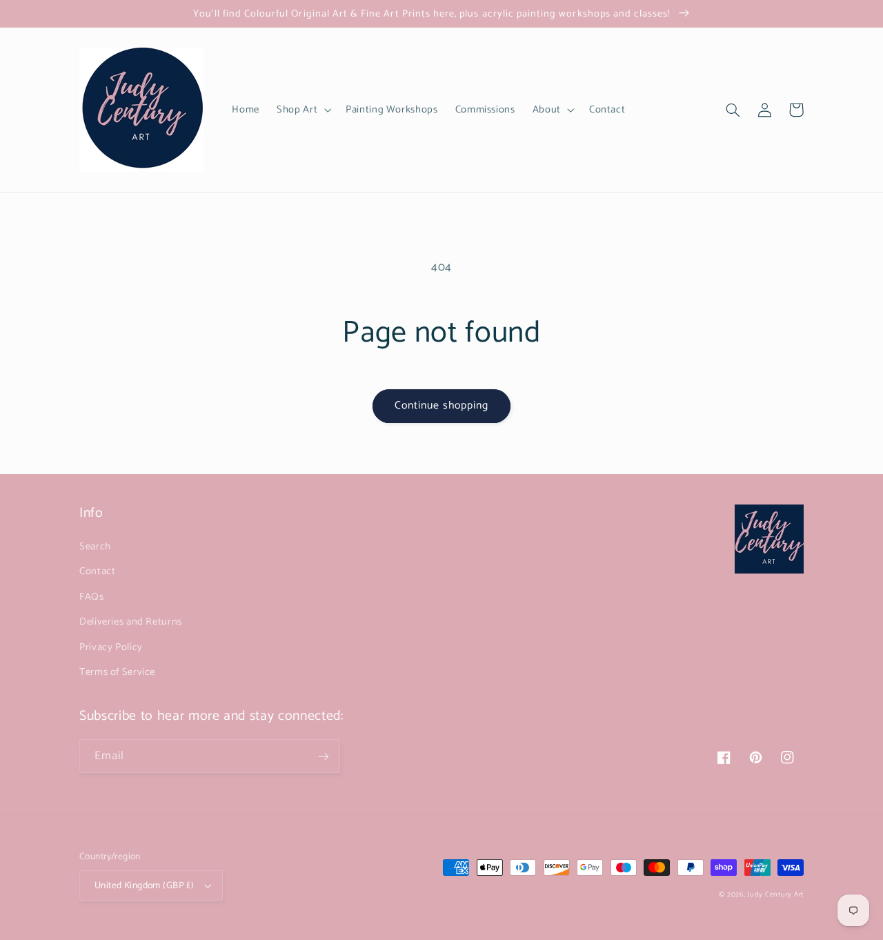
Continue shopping (442, 406)
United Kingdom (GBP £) (144, 885)
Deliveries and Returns (130, 622)
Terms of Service (117, 672)
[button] (302, 110)
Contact (97, 571)
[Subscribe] (323, 756)
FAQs (91, 597)
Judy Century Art (775, 894)
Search (95, 546)
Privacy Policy (111, 647)
